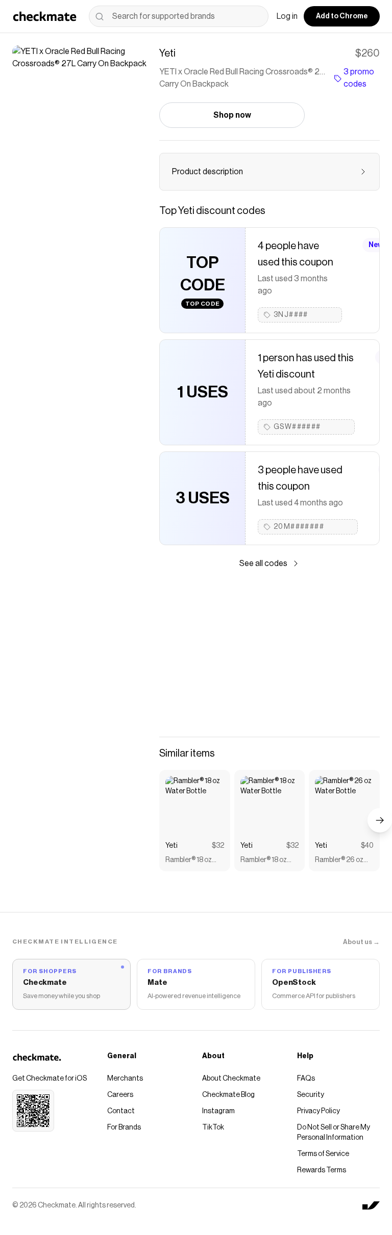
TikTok (213, 1127)
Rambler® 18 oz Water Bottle (188, 860)
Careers (120, 1094)
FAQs (306, 1078)
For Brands (124, 1127)
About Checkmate (231, 1078)
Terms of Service (323, 1154)
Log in (287, 16)
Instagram (218, 1111)
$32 (218, 845)
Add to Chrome (342, 16)
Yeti (171, 845)
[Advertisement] (269, 653)
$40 (367, 845)
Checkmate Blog (228, 1094)
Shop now (232, 115)
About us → (361, 941)
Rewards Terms (321, 1170)
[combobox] (178, 16)
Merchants (125, 1078)
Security (310, 1094)
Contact (121, 1111)
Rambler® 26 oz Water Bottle (339, 860)
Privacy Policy (318, 1111)
